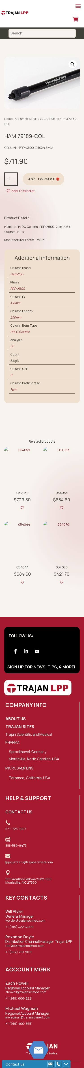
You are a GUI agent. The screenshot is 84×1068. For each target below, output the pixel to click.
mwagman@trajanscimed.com (27, 1017)
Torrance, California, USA (29, 777)
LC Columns (50, 119)
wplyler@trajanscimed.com (25, 920)
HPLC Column (20, 332)
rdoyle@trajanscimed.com (24, 946)
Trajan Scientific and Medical (28, 734)
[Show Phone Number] (58, 1064)
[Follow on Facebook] (15, 651)
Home (8, 119)
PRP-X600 (17, 288)
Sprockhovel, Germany (27, 751)
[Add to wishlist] (22, 508)
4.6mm (15, 303)
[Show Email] (50, 1064)
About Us (15, 718)
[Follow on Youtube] (36, 651)
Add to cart (41, 179)
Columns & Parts (27, 119)
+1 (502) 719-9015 (18, 952)
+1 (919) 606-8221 (19, 998)
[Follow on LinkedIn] (26, 651)
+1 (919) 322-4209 (19, 927)
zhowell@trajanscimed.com (25, 992)
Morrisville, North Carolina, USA (34, 758)
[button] (73, 64)
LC (12, 346)
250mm (15, 317)
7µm (13, 389)
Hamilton (16, 274)
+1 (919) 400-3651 (18, 1023)
